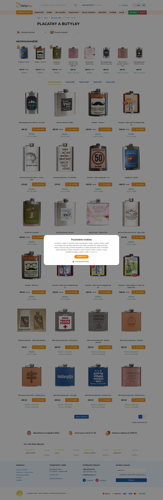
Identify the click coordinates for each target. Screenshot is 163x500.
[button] (81, 261)
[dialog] (81, 250)
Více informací (93, 252)
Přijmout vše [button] (81, 257)
